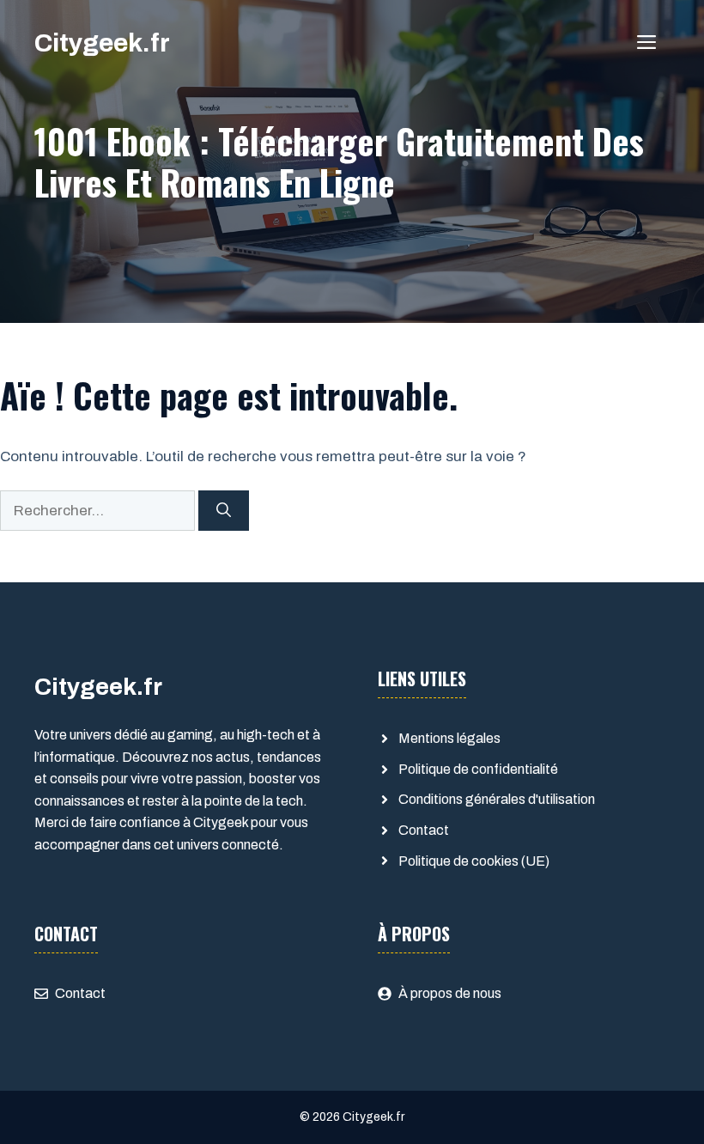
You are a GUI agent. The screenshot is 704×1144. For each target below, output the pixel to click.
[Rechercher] (223, 511)
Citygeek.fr (102, 43)
